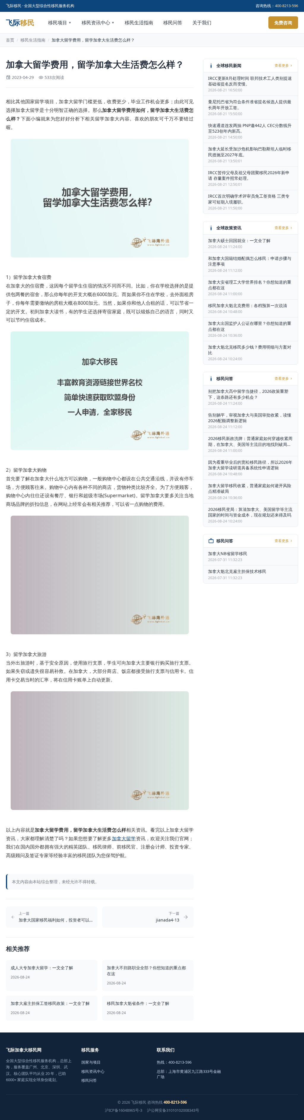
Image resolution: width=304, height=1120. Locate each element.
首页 (10, 40)
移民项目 (60, 22)
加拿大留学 (124, 838)
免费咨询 (283, 23)
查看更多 (282, 65)
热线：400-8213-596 (174, 1062)
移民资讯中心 (98, 22)
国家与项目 (91, 1062)
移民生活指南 (139, 22)
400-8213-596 (286, 5)
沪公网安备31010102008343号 (173, 1110)
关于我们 (201, 22)
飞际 (20, 22)
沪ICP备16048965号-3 (123, 1110)
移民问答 (172, 22)
